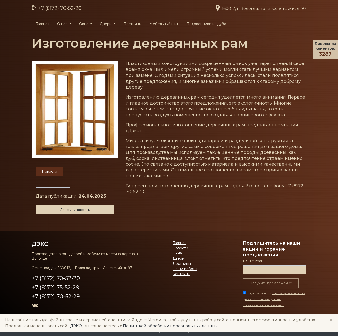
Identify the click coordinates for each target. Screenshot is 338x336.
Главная (42, 24)
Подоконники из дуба (206, 24)
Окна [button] (84, 24)
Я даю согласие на (274, 299)
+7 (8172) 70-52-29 (56, 296)
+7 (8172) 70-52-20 (59, 8)
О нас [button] (62, 24)
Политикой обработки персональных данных (170, 325)
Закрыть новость (75, 210)
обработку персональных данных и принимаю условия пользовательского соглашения (274, 299)
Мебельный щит (163, 24)
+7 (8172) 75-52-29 (55, 287)
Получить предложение (270, 283)
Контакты (181, 274)
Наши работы (185, 269)
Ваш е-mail (253, 261)
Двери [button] (106, 24)
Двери (178, 258)
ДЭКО (76, 325)
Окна (177, 253)
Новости (180, 248)
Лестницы (132, 24)
